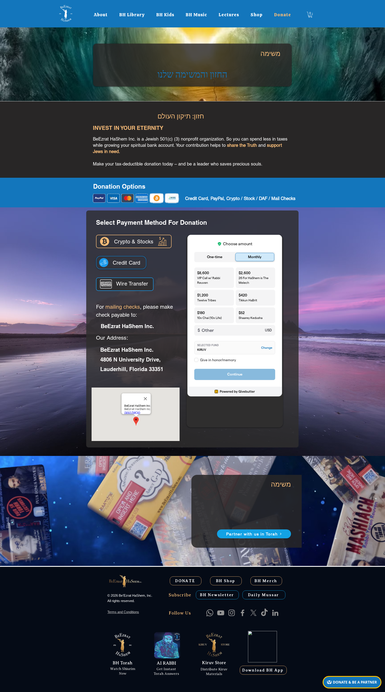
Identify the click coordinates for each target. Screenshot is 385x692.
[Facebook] (242, 612)
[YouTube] (220, 612)
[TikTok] (264, 612)
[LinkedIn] (275, 612)
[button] (100, 15)
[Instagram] (231, 612)
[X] (253, 612)
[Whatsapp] (209, 612)
